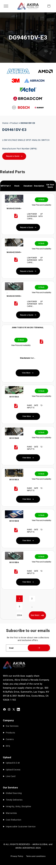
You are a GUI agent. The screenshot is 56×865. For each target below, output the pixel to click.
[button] (6, 6)
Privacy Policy (17, 856)
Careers (10, 739)
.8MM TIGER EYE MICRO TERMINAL (27, 328)
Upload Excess (13, 769)
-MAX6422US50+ (14, 294)
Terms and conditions (35, 856)
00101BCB (14, 521)
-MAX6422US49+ (14, 250)
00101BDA (14, 562)
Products (10, 732)
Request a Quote (12, 156)
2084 (19, 615)
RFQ (8, 746)
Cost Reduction (13, 820)
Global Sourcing (14, 793)
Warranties (11, 813)
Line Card (10, 776)
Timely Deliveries (14, 800)
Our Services (12, 726)
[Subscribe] (39, 647)
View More (26, 416)
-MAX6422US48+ (14, 207)
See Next (35, 615)
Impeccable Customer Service (20, 826)
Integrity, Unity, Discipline (18, 806)
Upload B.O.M (13, 763)
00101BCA (14, 480)
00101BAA (14, 397)
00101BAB (14, 438)
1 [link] (19, 598)
